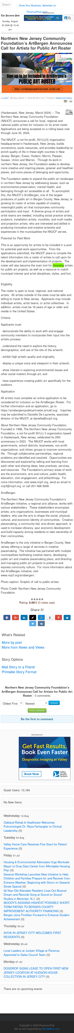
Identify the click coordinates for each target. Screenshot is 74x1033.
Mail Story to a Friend (18, 666)
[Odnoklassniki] (49, 617)
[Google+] (15, 617)
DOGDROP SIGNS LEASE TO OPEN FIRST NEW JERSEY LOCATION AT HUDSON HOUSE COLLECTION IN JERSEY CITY (36, 972)
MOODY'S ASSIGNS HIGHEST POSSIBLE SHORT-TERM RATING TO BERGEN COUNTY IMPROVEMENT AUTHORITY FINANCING (37, 907)
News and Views (64, 97)
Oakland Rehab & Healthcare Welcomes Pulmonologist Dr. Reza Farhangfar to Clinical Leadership (33, 826)
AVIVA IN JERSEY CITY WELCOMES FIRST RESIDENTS (32, 935)
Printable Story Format (19, 671)
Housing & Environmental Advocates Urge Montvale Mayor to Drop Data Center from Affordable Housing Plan (37, 866)
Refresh (54, 702)
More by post (12, 642)
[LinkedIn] (24, 617)
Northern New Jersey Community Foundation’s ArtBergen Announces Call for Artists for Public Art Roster (36, 43)
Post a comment (37, 710)
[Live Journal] (32, 617)
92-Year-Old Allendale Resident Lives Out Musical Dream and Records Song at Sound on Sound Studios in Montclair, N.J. (35, 894)
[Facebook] (6, 617)
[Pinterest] (58, 617)
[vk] (41, 623)
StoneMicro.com (51, 1028)
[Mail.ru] (41, 617)
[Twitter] (32, 623)
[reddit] (67, 617)
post (6, 97)
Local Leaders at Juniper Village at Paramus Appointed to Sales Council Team (32, 952)
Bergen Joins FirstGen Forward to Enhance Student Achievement (36, 917)
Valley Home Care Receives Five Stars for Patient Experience (35, 846)
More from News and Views (23, 647)
